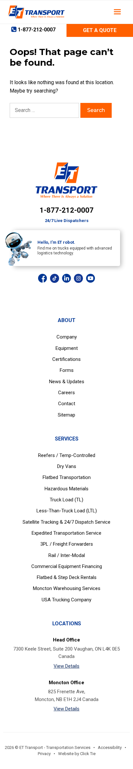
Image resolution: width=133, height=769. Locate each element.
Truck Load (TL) (66, 500)
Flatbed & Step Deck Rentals (67, 577)
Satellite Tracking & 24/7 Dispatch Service (66, 522)
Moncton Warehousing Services (66, 588)
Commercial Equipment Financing (66, 566)
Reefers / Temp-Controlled (66, 455)
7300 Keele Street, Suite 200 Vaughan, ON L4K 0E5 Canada (66, 652)
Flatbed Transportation (67, 477)
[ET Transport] (36, 12)
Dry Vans (66, 466)
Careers (66, 393)
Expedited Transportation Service (66, 533)
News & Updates (66, 381)
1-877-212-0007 (67, 210)
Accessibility (110, 747)
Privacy (44, 753)
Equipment (67, 348)
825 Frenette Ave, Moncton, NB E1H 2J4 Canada (66, 695)
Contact (66, 404)
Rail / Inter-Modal (66, 555)
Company (66, 337)
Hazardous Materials (66, 489)
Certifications (66, 359)
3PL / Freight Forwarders (66, 544)
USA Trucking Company (66, 600)
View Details (66, 666)
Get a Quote (100, 30)
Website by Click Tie (77, 753)
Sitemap (66, 415)
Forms (67, 370)
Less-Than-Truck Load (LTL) (66, 511)
